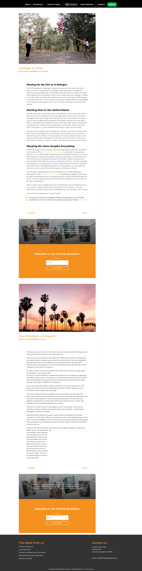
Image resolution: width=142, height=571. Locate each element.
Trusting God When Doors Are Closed (32, 552)
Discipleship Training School (52, 152)
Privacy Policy (89, 569)
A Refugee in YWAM (31, 68)
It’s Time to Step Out (26, 546)
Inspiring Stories (43, 71)
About (28, 4)
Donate (112, 4)
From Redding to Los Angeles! (37, 336)
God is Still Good (24, 549)
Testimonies (42, 339)
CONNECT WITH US (71, 231)
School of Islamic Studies (50, 174)
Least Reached (86, 4)
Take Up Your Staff (25, 558)
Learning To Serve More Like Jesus (31, 555)
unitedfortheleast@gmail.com (107, 558)
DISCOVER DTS (43, 231)
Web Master (24, 71)
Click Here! (83, 200)
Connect (101, 4)
